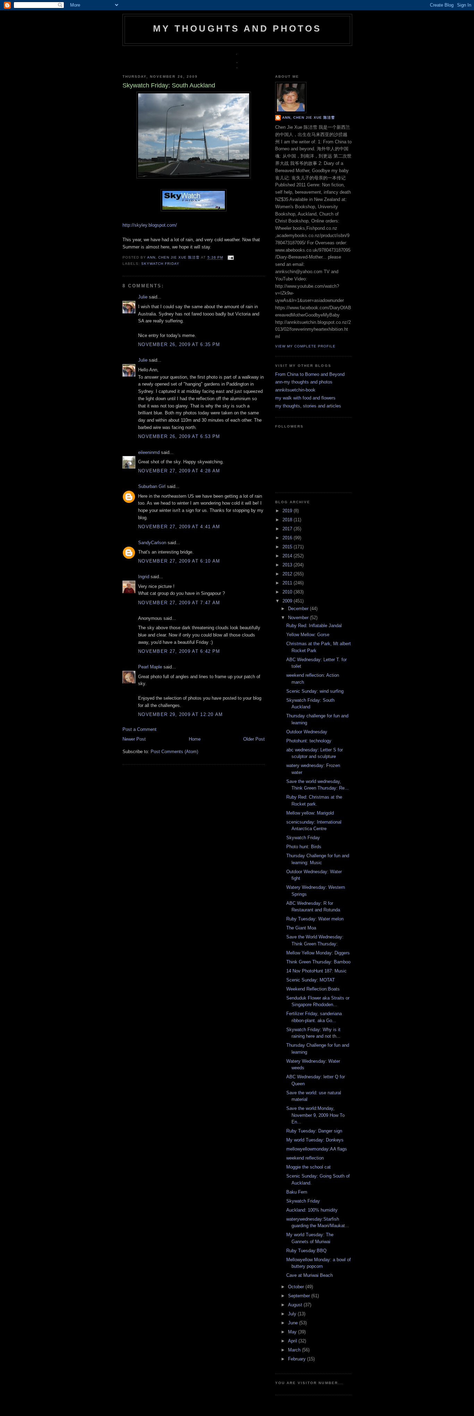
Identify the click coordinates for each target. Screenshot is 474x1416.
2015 (288, 546)
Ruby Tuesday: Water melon (315, 918)
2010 (288, 592)
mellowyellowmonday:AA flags (316, 1149)
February (297, 1359)
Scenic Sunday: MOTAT (310, 980)
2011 (288, 582)
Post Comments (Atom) (174, 751)
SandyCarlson (152, 542)
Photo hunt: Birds (303, 846)
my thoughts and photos (237, 28)
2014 (288, 555)
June (293, 1322)
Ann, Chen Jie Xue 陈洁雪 (174, 258)
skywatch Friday (160, 264)
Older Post (254, 739)
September (299, 1295)
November (299, 617)
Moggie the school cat (308, 1167)
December (299, 608)
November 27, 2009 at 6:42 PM (179, 651)
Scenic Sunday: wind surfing (315, 691)
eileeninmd (149, 452)
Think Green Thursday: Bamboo (318, 961)
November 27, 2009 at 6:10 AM (179, 561)
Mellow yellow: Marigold (310, 813)
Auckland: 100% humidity (312, 1210)
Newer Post (134, 739)
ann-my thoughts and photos (303, 382)
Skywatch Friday (303, 837)
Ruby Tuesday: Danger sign (314, 1130)
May (293, 1331)
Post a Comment (139, 729)
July (293, 1313)
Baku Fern (296, 1192)
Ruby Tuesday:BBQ (306, 1250)
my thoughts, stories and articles (308, 405)
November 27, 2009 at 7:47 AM (179, 602)
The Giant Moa (301, 927)
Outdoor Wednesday (306, 731)
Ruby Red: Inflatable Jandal (314, 625)
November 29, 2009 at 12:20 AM (180, 714)
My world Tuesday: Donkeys (315, 1140)
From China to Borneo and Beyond (310, 374)
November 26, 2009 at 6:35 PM (179, 344)
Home (195, 739)
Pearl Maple (150, 666)
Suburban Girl (152, 486)
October (296, 1286)
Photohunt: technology (308, 740)
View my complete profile (305, 346)
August (296, 1304)
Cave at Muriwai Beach (309, 1275)
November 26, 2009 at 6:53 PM (179, 436)
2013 (288, 564)
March (295, 1349)
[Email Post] (230, 258)
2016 (288, 537)
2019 (288, 510)
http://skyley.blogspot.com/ (149, 225)
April (293, 1340)
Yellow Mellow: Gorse (307, 634)
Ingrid (143, 576)
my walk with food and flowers (305, 398)
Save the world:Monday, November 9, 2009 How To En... (315, 1115)
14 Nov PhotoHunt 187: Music (316, 971)
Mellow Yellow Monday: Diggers (318, 952)
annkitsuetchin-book (295, 390)
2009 (288, 601)
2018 (288, 519)
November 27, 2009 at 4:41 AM (179, 526)
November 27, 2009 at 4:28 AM (179, 470)
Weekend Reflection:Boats (313, 989)
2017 (288, 528)
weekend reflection (305, 1158)
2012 (288, 573)
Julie (142, 297)
